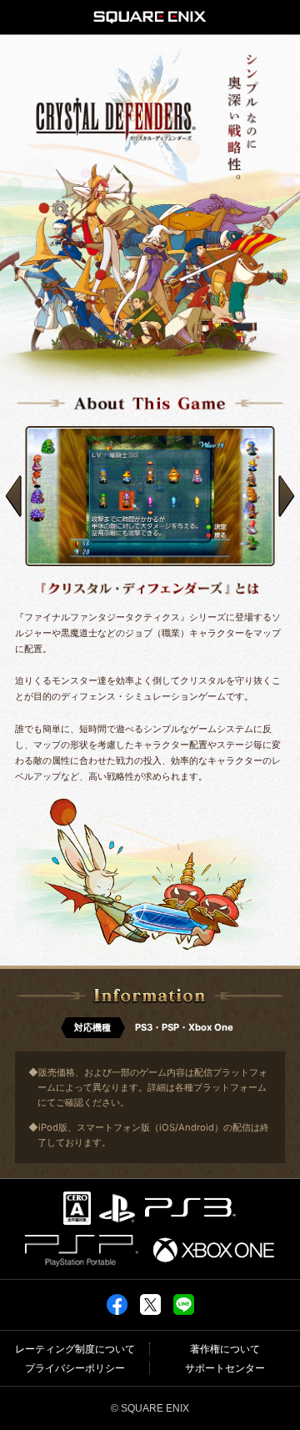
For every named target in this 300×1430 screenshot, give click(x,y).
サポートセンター (225, 1368)
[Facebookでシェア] (117, 1304)
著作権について (225, 1349)
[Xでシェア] (150, 1304)
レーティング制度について (75, 1349)
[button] (13, 496)
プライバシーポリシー (75, 1368)
